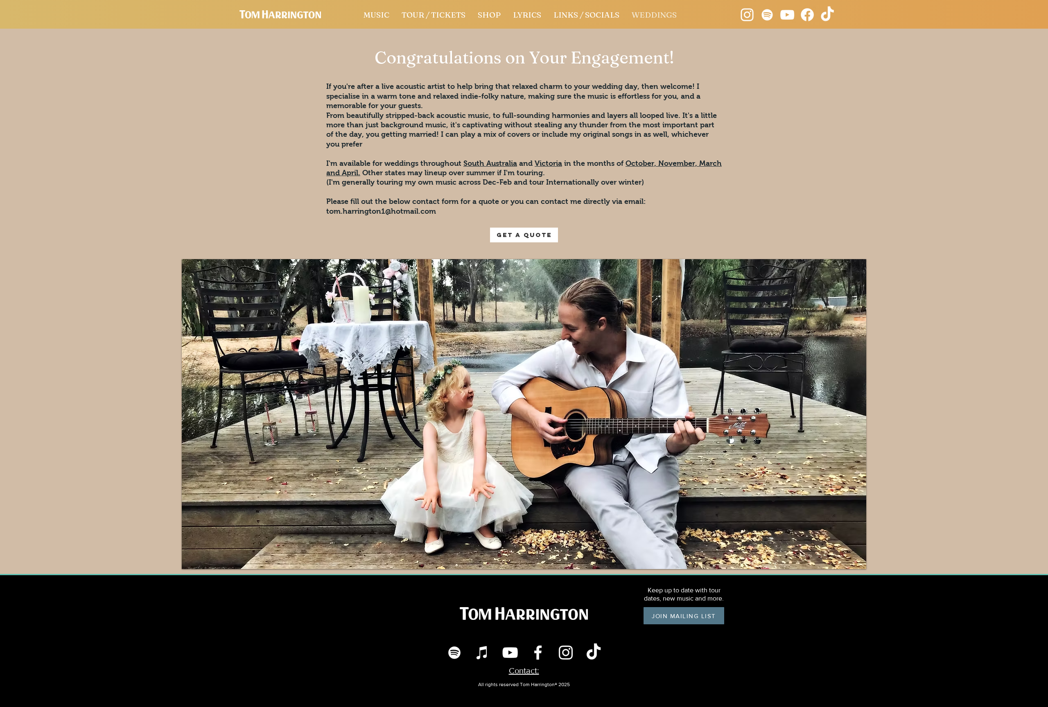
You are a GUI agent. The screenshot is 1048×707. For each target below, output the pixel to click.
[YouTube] (787, 14)
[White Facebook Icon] (538, 652)
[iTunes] (482, 652)
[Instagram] (747, 14)
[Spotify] (767, 14)
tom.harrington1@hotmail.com (381, 211)
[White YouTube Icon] (510, 652)
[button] (524, 414)
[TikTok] (593, 652)
